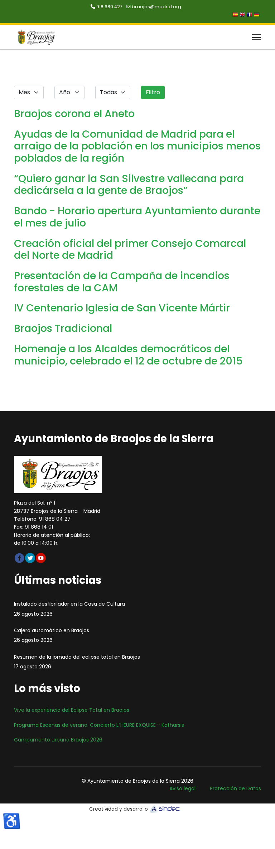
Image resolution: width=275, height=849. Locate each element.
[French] (250, 15)
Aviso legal (182, 788)
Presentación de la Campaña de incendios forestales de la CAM (122, 281)
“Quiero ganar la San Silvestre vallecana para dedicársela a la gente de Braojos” (129, 184)
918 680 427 (109, 7)
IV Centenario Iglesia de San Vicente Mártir (122, 308)
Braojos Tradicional (63, 328)
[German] (257, 15)
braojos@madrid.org (156, 7)
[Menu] (256, 37)
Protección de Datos (235, 788)
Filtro (153, 92)
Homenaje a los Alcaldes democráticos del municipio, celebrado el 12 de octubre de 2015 (128, 355)
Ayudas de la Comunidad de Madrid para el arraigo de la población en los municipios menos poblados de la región (137, 146)
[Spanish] (236, 15)
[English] (243, 15)
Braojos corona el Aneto (74, 113)
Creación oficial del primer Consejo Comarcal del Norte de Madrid (130, 249)
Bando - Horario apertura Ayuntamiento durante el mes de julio (137, 217)
